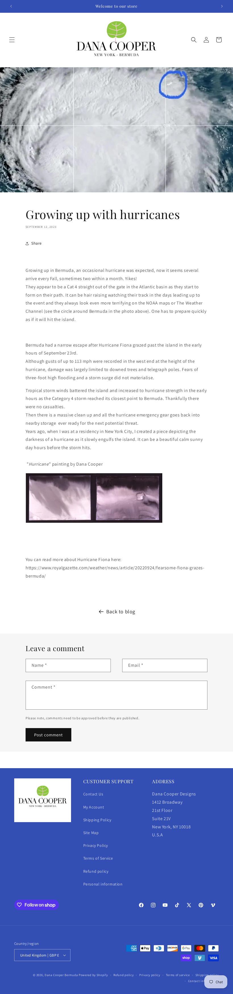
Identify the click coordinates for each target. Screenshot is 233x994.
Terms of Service (98, 858)
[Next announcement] (222, 6)
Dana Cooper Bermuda (61, 975)
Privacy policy (149, 975)
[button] (12, 40)
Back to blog (120, 611)
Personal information (103, 884)
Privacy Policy (95, 845)
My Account (93, 807)
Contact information (203, 981)
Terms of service (178, 975)
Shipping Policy (97, 819)
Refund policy (96, 871)
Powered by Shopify (93, 975)
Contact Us (93, 794)
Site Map (91, 832)
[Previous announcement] (11, 6)
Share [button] (36, 243)
